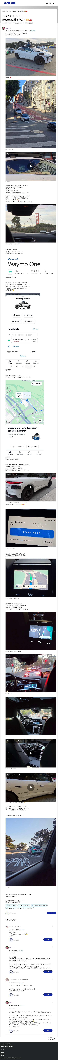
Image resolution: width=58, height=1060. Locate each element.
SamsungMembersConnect (40, 905)
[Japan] (9, 2)
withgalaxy (19, 908)
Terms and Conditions (7, 1046)
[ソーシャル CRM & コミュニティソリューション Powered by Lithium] (51, 1038)
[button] (53, 28)
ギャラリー (33, 30)
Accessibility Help (6, 1044)
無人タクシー (30, 908)
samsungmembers (25, 905)
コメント (51, 912)
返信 (48, 939)
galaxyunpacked (12, 905)
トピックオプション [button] (53, 15)
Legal (2, 1052)
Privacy (3, 1049)
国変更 (2, 1055)
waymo (10, 908)
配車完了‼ (8, 370)
